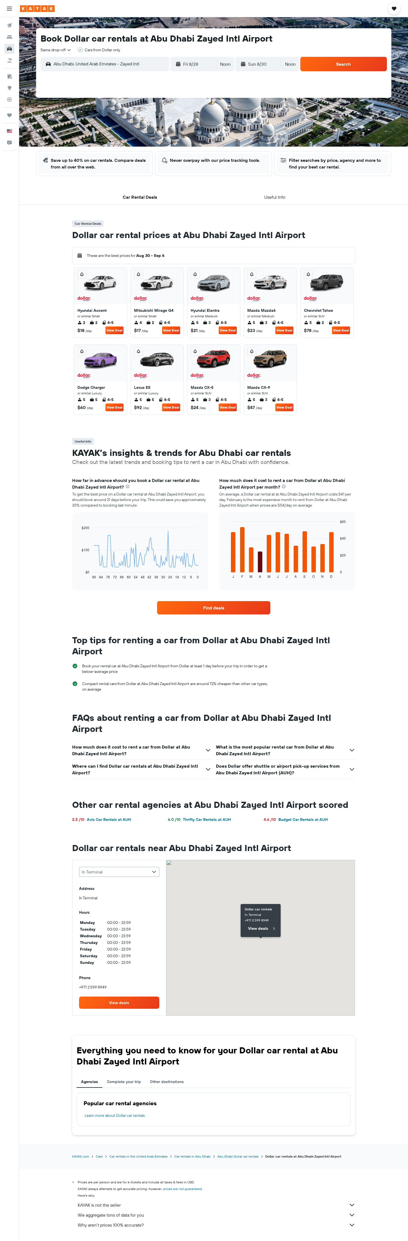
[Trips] (9, 115)
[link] (213, 607)
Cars (99, 1156)
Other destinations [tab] (167, 1081)
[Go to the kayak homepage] (37, 8)
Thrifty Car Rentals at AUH (199, 819)
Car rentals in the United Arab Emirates (138, 1156)
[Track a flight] (9, 99)
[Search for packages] (9, 60)
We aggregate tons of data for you (111, 1215)
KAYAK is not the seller (99, 1205)
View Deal (114, 330)
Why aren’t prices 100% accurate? (111, 1225)
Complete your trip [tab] (124, 1081)
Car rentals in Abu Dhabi (192, 1156)
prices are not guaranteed (182, 1189)
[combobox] (56, 50)
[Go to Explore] (9, 87)
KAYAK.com (80, 1156)
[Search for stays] (9, 37)
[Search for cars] (9, 48)
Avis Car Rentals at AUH (101, 819)
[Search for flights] (9, 25)
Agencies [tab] (89, 1081)
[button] (9, 8)
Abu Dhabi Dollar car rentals (238, 1156)
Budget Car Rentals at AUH (296, 819)
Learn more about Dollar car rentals (115, 1115)
